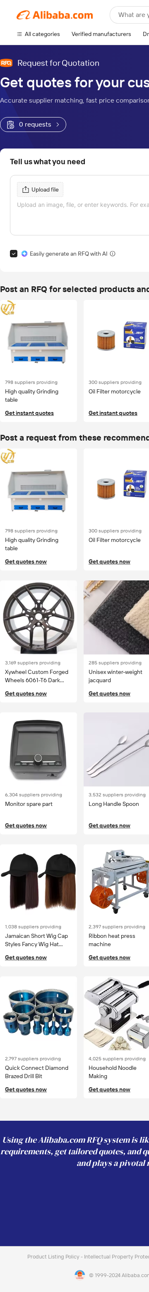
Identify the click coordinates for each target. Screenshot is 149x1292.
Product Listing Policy (54, 1257)
